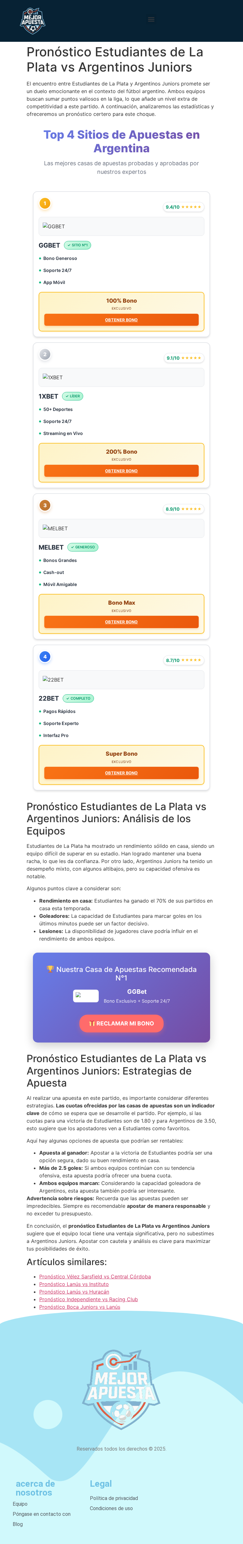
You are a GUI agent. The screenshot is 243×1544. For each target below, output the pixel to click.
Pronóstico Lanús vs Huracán (74, 1292)
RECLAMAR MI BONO (124, 1023)
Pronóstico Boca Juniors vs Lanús (79, 1307)
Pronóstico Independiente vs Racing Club (88, 1299)
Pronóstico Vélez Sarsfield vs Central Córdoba (95, 1276)
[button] (151, 19)
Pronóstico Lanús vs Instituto (74, 1284)
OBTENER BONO (121, 320)
